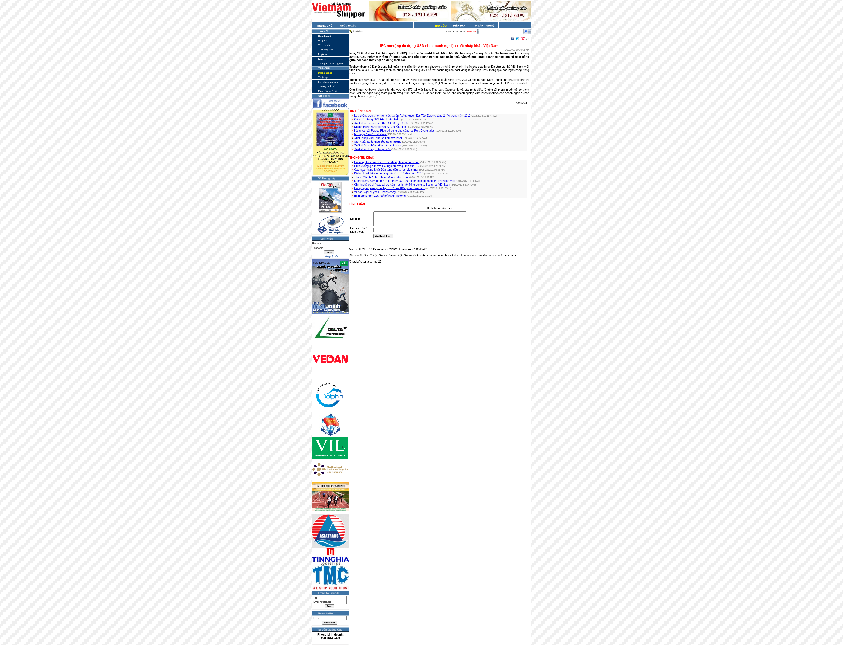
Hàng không (324, 35)
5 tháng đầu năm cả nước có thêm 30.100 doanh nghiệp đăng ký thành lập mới (404, 180)
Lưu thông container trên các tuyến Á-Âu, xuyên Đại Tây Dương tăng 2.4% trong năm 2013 (412, 115)
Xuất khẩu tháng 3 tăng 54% (372, 149)
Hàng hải (322, 40)
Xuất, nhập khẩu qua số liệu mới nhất (378, 138)
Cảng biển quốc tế (327, 91)
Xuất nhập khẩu (326, 49)
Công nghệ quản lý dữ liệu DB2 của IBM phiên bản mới (389, 188)
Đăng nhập (358, 31)
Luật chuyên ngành (328, 82)
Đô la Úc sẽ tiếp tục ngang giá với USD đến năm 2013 (388, 173)
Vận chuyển (324, 45)
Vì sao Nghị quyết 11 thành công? (375, 192)
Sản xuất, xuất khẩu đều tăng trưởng (378, 141)
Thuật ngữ (323, 77)
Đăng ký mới (331, 256)
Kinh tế (322, 59)
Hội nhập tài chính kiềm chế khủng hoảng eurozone (386, 162)
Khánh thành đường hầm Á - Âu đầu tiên (380, 126)
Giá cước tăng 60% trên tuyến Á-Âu (377, 119)
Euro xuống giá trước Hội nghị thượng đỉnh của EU (386, 166)
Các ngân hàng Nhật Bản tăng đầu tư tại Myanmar (386, 169)
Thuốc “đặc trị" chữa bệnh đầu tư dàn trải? (381, 177)
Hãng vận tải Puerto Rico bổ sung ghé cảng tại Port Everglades (395, 130)
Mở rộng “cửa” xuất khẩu (370, 134)
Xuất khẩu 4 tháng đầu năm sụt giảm (378, 145)
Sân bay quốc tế (326, 86)
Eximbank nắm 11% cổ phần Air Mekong (380, 195)
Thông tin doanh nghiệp (330, 63)
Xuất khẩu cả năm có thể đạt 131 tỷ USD (380, 123)
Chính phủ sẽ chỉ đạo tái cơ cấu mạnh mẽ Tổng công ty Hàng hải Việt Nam (402, 184)
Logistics (322, 54)
